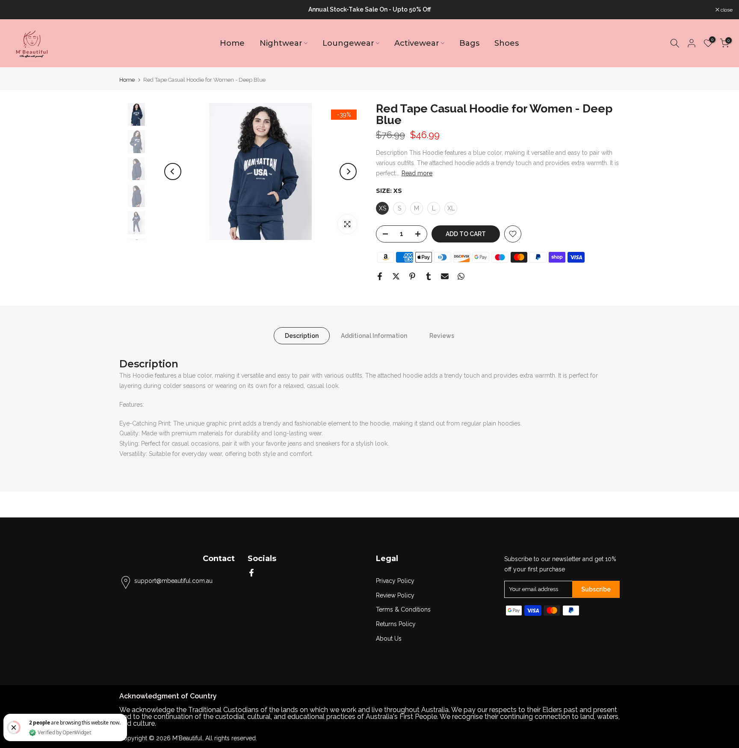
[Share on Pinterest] (412, 276)
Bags (469, 43)
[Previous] (172, 171)
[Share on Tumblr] (428, 276)
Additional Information (374, 335)
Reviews (441, 335)
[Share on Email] (445, 276)
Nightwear (281, 43)
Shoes (506, 43)
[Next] (348, 171)
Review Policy (395, 595)
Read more (417, 173)
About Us (389, 638)
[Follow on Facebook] (251, 573)
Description (302, 335)
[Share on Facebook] (380, 276)
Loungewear (348, 43)
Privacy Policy (395, 580)
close (17, 9)
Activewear (416, 43)
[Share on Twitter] (396, 276)
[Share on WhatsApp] (461, 276)
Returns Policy (396, 624)
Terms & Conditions (403, 609)
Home (232, 43)
